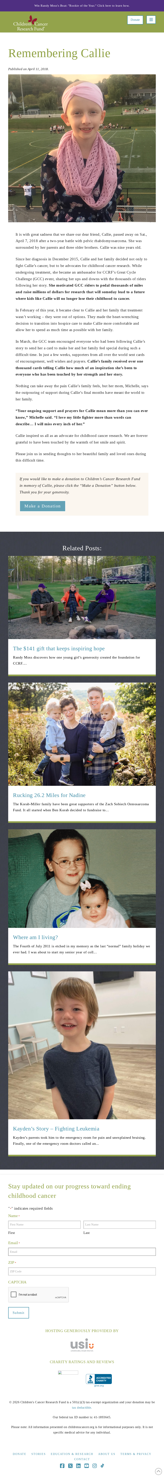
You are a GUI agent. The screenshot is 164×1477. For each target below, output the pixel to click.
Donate (135, 19)
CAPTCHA (17, 1282)
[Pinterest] (102, 1465)
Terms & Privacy (135, 1454)
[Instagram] (94, 1465)
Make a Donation (42, 505)
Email (14, 1243)
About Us (106, 1454)
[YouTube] (86, 1465)
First (11, 1233)
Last (86, 1233)
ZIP (12, 1262)
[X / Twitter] (70, 1465)
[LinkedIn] (78, 1465)
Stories (38, 1454)
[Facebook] (62, 1465)
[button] (151, 19)
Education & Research (72, 1454)
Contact (82, 1459)
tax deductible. (82, 1407)
